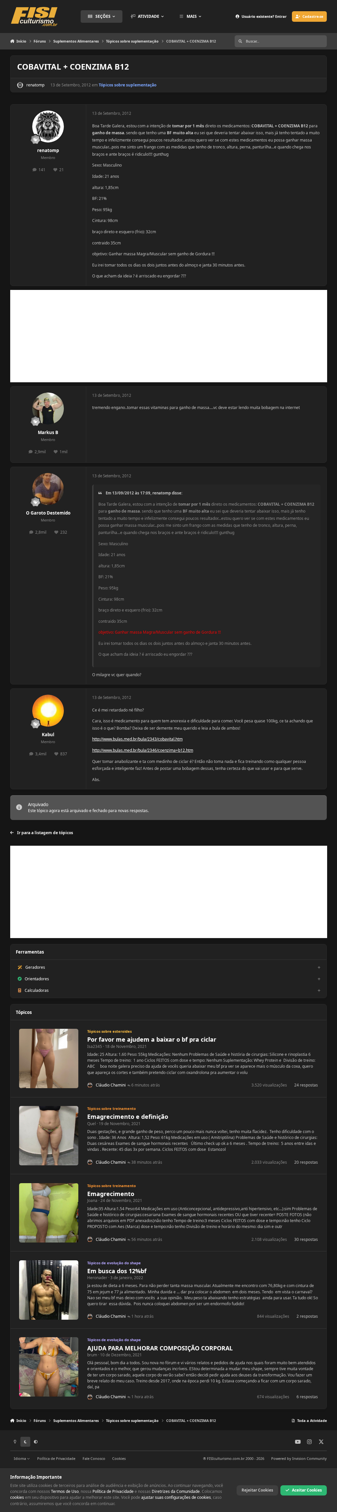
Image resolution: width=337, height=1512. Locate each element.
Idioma (20, 1458)
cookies (17, 1497)
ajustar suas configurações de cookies (176, 1497)
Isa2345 (94, 1046)
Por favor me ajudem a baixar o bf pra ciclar (151, 1039)
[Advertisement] (168, 336)
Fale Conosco (94, 1458)
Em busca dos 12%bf (116, 1271)
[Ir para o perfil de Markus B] (48, 409)
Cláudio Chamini (111, 1085)
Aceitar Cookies (307, 1490)
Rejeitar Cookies (257, 1490)
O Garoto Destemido (48, 513)
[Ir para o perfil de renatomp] (20, 85)
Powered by (299, 1458)
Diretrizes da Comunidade (176, 1491)
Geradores (35, 967)
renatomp (35, 85)
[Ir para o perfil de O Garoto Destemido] (48, 489)
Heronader (97, 1277)
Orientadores (37, 979)
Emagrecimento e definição (127, 1116)
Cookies (119, 1458)
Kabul (48, 735)
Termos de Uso (65, 1491)
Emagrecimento (110, 1194)
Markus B (48, 432)
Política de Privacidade (56, 1458)
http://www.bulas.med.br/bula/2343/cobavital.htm (137, 739)
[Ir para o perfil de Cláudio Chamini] (90, 1085)
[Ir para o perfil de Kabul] (48, 711)
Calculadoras (37, 990)
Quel (91, 1123)
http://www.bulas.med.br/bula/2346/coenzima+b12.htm (142, 750)
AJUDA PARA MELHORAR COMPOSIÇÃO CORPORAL (160, 1348)
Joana (92, 1200)
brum (92, 1355)
